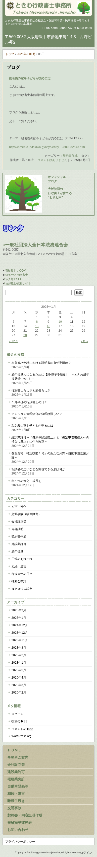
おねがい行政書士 (16, 275)
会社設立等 (18, 521)
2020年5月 (18, 670)
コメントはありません (52, 160)
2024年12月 (19, 625)
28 (25, 335)
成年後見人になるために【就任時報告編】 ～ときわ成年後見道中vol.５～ (50, 377)
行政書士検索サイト (17, 283)
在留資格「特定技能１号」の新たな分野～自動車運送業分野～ (50, 455)
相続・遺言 (18, 566)
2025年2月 (18, 610)
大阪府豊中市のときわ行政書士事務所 (48, 7)
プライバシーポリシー (20, 841)
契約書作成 (70, 155)
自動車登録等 (17, 786)
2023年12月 (19, 632)
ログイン (17, 714)
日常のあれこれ (21, 559)
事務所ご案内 (17, 757)
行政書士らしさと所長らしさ (30, 390)
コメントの (22, 729)
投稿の (19, 721)
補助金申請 (18, 581)
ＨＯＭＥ (14, 750)
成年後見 (17, 551)
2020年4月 (18, 677)
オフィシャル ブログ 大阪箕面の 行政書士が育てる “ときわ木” (60, 187)
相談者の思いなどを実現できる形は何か (38, 469)
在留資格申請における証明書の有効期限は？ (41, 363)
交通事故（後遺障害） (26, 514)
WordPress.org (21, 736)
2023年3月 (18, 647)
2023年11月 (19, 640)
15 (37, 326)
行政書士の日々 (21, 574)
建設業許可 (18, 544)
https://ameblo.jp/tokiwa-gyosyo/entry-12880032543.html (47, 147)
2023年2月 (18, 655)
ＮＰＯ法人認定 (21, 589)
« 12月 (13, 341)
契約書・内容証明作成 (24, 815)
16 (48, 326)
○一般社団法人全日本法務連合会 (35, 244)
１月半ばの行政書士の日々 (29, 402)
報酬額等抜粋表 (19, 822)
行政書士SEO (13, 279)
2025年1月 (18, 618)
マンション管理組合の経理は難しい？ (36, 414)
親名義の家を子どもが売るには (30, 78)
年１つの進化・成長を (26, 481)
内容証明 (17, 529)
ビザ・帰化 (18, 506)
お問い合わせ (17, 830)
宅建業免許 (16, 779)
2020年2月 (18, 692)
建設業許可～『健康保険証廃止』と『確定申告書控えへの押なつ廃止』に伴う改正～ (50, 439)
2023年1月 (18, 662)
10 (60, 321)
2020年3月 (18, 685)
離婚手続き (16, 801)
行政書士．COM (15, 270)
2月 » (84, 341)
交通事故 (14, 808)
